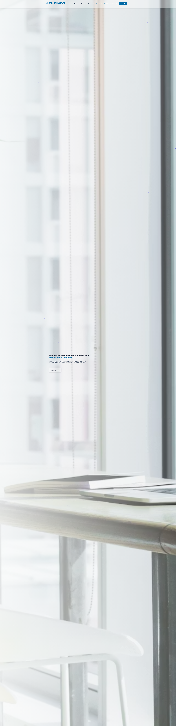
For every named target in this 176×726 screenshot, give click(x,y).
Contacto (123, 3)
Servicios (83, 3)
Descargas (99, 3)
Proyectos (91, 3)
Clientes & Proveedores (110, 3)
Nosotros (76, 3)
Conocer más (55, 370)
